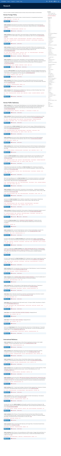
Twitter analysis (29, 110)
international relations (12, 40)
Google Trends (35, 241)
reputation (16, 418)
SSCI (4, 52)
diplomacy (21, 84)
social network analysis (34, 261)
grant (9, 41)
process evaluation (39, 38)
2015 (37, 331)
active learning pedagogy (21, 390)
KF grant (5, 41)
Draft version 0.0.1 (15, 21)
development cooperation (10, 150)
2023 (41, 353)
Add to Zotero (19, 43)
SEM (19, 131)
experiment (17, 52)
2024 (18, 19)
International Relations (52, 15)
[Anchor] (17, 14)
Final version (14, 43)
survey (26, 52)
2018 (15, 296)
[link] (9, 1)
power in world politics (29, 353)
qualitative (15, 38)
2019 (24, 84)
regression (38, 171)
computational (33, 150)
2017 (19, 314)
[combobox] (59, 1)
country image (34, 130)
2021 (32, 161)
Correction (20, 216)
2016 (20, 321)
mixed (18, 119)
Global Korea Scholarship (12, 119)
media (7, 252)
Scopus (5, 38)
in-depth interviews (34, 40)
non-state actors (28, 305)
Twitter (39, 241)
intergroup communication (21, 40)
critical (36, 182)
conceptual (17, 271)
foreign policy (6, 40)
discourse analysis (41, 40)
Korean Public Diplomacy (52, 14)
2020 (22, 74)
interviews (5, 306)
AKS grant (5, 262)
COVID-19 (38, 150)
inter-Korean (11, 38)
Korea (5, 19)
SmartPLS (22, 131)
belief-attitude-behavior (24, 120)
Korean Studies (9, 19)
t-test (28, 52)
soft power (6, 353)
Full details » (7, 21)
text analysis (15, 19)
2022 (11, 41)
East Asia (23, 353)
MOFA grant (14, 314)
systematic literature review (31, 288)
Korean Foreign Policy (51, 13)
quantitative (22, 52)
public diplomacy (29, 38)
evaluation (34, 38)
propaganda (13, 74)
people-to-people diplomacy (22, 38)
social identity (28, 40)
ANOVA (10, 183)
